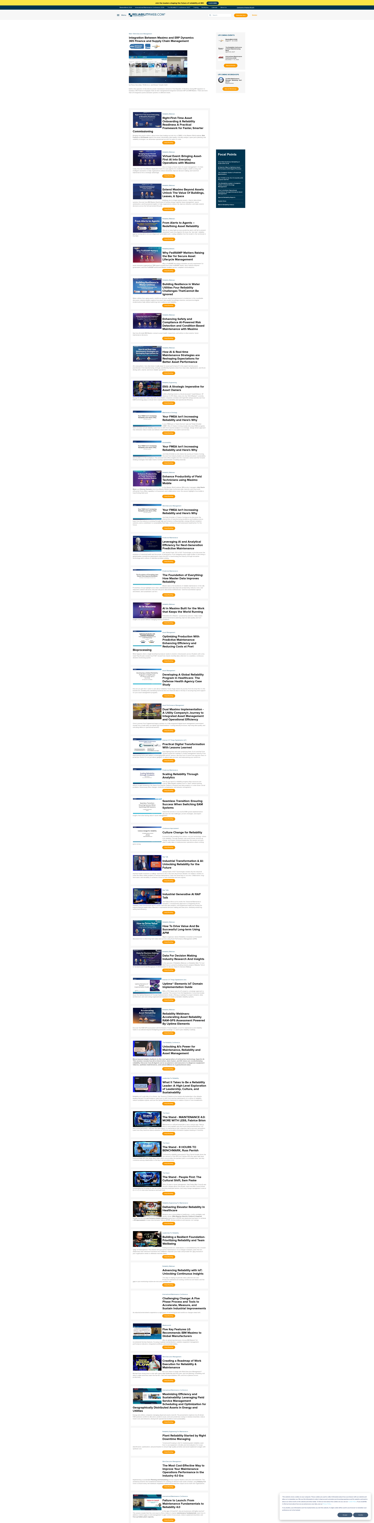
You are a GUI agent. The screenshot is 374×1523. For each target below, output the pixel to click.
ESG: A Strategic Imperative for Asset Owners (183, 388)
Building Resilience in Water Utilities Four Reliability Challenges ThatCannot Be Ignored (181, 289)
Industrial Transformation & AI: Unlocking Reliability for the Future (182, 864)
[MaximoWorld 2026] (221, 41)
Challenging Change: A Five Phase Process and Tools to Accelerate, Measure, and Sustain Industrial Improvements (184, 1303)
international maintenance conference (175, 1294)
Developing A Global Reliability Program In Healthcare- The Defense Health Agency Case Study (183, 680)
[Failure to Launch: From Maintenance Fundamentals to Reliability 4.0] (147, 1502)
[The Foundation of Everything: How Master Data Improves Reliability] (147, 577)
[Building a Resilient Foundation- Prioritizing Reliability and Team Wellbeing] (147, 1239)
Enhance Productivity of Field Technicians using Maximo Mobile (182, 480)
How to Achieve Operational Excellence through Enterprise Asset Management (230, 191)
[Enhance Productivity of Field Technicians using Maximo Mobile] (147, 478)
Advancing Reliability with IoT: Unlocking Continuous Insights (182, 1271)
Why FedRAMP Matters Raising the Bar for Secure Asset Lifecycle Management (183, 256)
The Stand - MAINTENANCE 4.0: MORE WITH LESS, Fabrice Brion (184, 1118)
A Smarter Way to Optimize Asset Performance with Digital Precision (229, 168)
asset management (168, 632)
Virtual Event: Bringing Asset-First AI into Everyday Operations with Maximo (182, 159)
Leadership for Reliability (170, 1078)
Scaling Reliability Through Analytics (180, 775)
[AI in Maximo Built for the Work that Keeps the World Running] (147, 610)
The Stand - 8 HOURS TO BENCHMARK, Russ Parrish (180, 1148)
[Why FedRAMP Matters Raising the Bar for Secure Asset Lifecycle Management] (147, 254)
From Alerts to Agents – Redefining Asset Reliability (180, 224)
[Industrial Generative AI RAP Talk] (147, 896)
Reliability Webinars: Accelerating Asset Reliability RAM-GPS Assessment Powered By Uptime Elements (183, 1019)
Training (195, 7)
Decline (360, 1515)
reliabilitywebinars (168, 248)
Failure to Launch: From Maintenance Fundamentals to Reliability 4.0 (183, 1504)
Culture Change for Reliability (182, 832)
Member (254, 15)
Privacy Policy (327, 1504)
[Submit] (210, 15)
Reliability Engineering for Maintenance (175, 1203)
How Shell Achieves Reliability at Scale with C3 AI (229, 162)
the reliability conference (171, 1042)
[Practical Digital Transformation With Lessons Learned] (147, 746)
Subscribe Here (241, 15)
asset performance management (173, 705)
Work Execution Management (171, 506)
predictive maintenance (170, 537)
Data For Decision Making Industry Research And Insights (183, 957)
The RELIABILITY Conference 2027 (178, 7)
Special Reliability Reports (226, 197)
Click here (212, 3)
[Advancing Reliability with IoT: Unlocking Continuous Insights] (147, 1272)
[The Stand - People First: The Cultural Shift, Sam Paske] (147, 1179)
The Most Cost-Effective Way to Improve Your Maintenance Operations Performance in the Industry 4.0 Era (183, 1470)
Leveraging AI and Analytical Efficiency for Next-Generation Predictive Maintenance (182, 545)
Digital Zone (222, 201)
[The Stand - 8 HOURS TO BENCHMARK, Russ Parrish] (147, 1149)
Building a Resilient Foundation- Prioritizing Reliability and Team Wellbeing (183, 1240)
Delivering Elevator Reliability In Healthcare (183, 1208)
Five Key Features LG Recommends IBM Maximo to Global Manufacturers (181, 1333)
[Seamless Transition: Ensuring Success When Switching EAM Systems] (147, 806)
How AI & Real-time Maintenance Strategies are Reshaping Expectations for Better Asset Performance (181, 357)
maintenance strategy (169, 412)
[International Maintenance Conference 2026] (221, 58)
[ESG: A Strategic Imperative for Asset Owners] (147, 388)
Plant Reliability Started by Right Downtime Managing (184, 1437)
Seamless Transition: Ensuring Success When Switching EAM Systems (182, 804)
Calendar (214, 7)
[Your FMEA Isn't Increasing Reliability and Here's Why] (147, 418)
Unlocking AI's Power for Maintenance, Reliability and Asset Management (181, 1050)
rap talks (165, 890)
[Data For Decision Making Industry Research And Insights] (147, 957)
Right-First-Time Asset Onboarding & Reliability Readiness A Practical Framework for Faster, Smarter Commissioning (168, 124)
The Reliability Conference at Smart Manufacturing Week (233, 49)
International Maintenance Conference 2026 (149, 7)
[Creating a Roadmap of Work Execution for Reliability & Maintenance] (147, 1362)
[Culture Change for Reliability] (147, 834)
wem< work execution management (140, 34)
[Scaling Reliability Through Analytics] (147, 776)
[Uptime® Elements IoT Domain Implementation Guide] (147, 985)
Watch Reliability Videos (226, 204)
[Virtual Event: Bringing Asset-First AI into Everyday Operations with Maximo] (147, 158)
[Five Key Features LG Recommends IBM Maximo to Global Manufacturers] (147, 1331)
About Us (224, 7)
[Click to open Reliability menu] (121, 15)
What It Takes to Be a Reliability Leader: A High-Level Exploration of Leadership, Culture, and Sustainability (184, 1087)
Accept (345, 1515)
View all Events (230, 65)
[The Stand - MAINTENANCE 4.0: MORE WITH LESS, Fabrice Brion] (147, 1119)
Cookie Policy (352, 1501)
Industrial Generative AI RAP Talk (181, 895)
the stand (165, 1113)
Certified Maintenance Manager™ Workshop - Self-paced (233, 80)
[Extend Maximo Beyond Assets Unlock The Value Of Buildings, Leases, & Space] (147, 191)
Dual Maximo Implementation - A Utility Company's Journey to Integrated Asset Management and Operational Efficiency (183, 714)
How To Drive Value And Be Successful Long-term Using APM (181, 929)
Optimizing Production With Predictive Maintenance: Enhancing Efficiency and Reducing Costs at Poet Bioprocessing (166, 643)
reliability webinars (168, 114)
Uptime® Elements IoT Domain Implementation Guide (182, 985)
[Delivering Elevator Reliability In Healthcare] (147, 1209)
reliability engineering (169, 382)
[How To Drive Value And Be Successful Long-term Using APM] (147, 928)
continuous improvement (170, 828)
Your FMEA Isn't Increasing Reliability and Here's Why (180, 418)
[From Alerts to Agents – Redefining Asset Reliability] (147, 224)
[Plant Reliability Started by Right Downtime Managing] (147, 1437)
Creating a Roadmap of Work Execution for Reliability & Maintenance (181, 1364)
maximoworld (166, 1325)
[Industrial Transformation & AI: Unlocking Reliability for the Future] (147, 863)
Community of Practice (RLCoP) (245, 7)
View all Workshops (230, 89)
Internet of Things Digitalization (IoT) (174, 740)
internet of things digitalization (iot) (174, 979)
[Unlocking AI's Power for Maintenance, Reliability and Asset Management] (147, 1048)
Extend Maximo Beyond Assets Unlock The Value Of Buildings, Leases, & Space (183, 193)
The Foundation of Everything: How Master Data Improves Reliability (182, 578)
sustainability (166, 442)
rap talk (165, 857)
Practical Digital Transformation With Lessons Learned (183, 745)
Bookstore (205, 7)
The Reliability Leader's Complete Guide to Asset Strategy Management (229, 184)
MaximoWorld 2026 (126, 7)
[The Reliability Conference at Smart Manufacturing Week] (221, 49)
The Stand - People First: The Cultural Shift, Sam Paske (181, 1178)
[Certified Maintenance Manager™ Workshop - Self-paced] (221, 80)
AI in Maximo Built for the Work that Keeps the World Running (183, 610)
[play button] (158, 66)
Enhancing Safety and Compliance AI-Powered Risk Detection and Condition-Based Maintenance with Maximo (183, 324)
